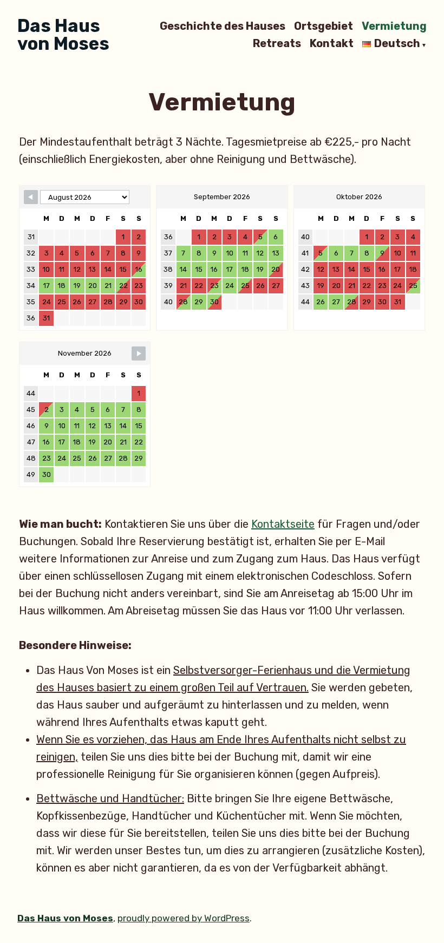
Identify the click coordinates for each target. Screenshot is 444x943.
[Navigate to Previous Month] (31, 197)
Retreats (277, 44)
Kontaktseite (283, 524)
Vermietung (394, 26)
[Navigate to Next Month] (139, 353)
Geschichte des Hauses (222, 26)
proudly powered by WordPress (183, 918)
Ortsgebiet (323, 26)
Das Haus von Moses (63, 34)
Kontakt (332, 44)
